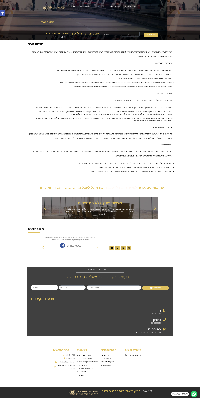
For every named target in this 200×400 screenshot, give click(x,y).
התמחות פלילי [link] (108, 350)
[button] (45, 208)
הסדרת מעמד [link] (85, 7)
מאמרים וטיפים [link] (131, 7)
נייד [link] (158, 311)
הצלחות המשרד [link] (114, 7)
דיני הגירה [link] (82, 350)
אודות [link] (73, 7)
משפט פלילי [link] (99, 7)
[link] (2, 13)
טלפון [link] (157, 320)
